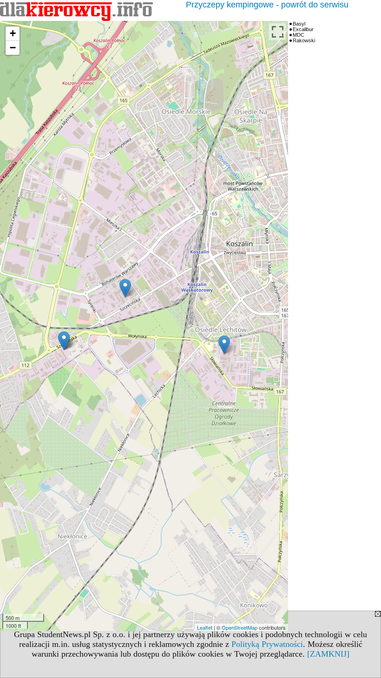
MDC (298, 35)
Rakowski (304, 40)
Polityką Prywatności (267, 644)
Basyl (299, 23)
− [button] (13, 47)
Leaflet (204, 627)
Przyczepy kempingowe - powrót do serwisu (267, 4)
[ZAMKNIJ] (328, 653)
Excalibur (303, 29)
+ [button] (13, 33)
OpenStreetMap (239, 627)
